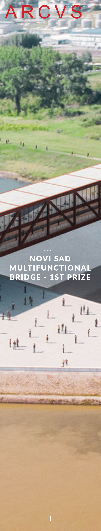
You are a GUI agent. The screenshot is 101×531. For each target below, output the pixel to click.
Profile (68, 6)
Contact (87, 6)
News (77, 6)
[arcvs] (43, 12)
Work (59, 6)
